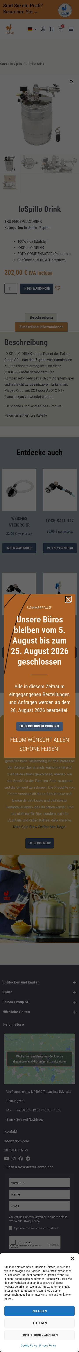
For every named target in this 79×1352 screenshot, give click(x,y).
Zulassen (39, 1311)
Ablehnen (39, 1323)
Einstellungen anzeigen (40, 1335)
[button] (72, 1258)
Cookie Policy (29, 1345)
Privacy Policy (47, 1345)
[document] (39, 676)
